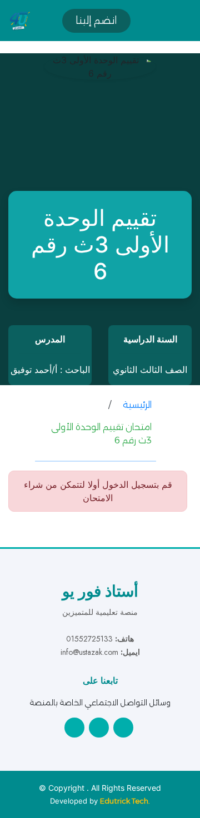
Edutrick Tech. (125, 800)
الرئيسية (137, 405)
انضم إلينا (96, 20)
